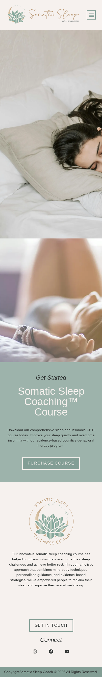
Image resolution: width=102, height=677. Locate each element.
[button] (91, 15)
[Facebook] (51, 651)
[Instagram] (35, 651)
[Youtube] (67, 651)
